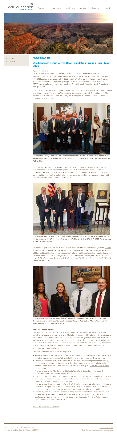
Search (108, 8)
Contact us (82, 8)
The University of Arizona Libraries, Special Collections (90, 384)
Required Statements (106, 428)
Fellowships (55, 355)
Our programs (56, 8)
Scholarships (45, 355)
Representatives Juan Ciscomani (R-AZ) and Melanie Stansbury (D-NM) (78, 250)
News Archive (10, 61)
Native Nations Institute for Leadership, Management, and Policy (77, 376)
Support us (95, 8)
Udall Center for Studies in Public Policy (67, 371)
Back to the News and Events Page (46, 407)
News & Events (70, 8)
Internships (68, 355)
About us (41, 8)
